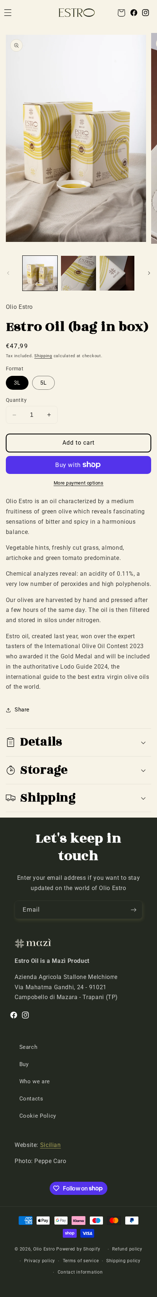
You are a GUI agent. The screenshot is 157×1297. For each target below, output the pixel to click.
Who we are (34, 1081)
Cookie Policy (37, 1116)
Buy (24, 1064)
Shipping (43, 356)
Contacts (31, 1098)
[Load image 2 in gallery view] (78, 273)
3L (17, 383)
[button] (121, 12)
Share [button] (22, 709)
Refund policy (127, 1249)
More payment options (79, 483)
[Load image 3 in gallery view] (117, 273)
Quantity (16, 400)
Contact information (80, 1272)
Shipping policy (123, 1260)
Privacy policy (39, 1260)
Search (28, 1047)
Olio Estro (44, 1249)
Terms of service (81, 1260)
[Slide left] (8, 273)
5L (43, 383)
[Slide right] (149, 273)
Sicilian (50, 1144)
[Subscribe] (133, 910)
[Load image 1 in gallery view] (40, 273)
